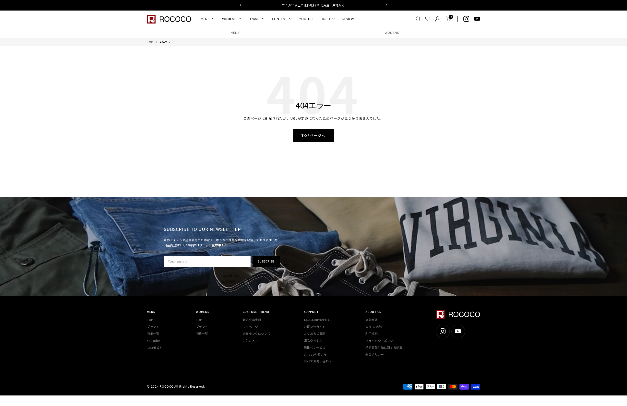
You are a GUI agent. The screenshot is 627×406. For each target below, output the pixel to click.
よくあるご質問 (315, 333)
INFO (326, 18)
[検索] (418, 18)
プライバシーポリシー (380, 340)
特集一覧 (153, 333)
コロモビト (154, 347)
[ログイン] (438, 19)
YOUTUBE (306, 18)
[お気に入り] (427, 19)
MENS (205, 18)
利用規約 (371, 333)
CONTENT (279, 18)
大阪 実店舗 (373, 326)
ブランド (153, 326)
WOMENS (229, 18)
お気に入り (250, 340)
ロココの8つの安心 (317, 320)
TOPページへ (313, 135)
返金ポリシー (374, 354)
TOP (150, 42)
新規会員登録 (252, 320)
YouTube (153, 340)
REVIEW (348, 18)
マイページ (250, 326)
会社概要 (371, 320)
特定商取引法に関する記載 (383, 347)
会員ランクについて (256, 333)
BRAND (254, 18)
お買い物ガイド (315, 326)
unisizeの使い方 (315, 354)
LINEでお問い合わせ (318, 361)
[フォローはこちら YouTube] (477, 19)
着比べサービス (315, 347)
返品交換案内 (313, 340)
